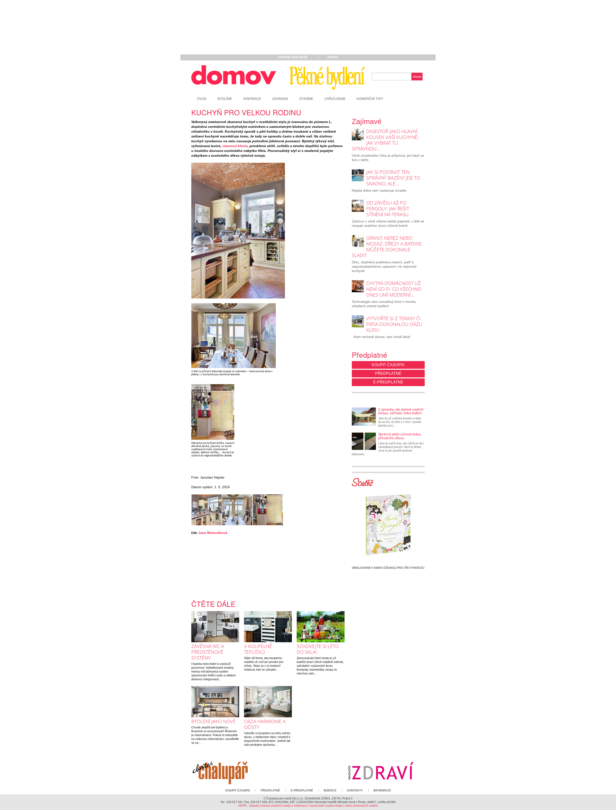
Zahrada (280, 99)
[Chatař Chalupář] (220, 770)
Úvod (201, 99)
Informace (382, 790)
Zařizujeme (335, 99)
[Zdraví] (381, 770)
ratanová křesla (235, 146)
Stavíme (306, 99)
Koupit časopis (388, 365)
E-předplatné (388, 382)
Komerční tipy (370, 99)
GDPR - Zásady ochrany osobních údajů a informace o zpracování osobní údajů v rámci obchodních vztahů (308, 805)
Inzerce (330, 790)
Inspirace (252, 99)
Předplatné (388, 373)
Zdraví (332, 57)
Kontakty (355, 790)
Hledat (417, 76)
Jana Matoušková (212, 533)
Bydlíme (225, 99)
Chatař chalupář (293, 57)
